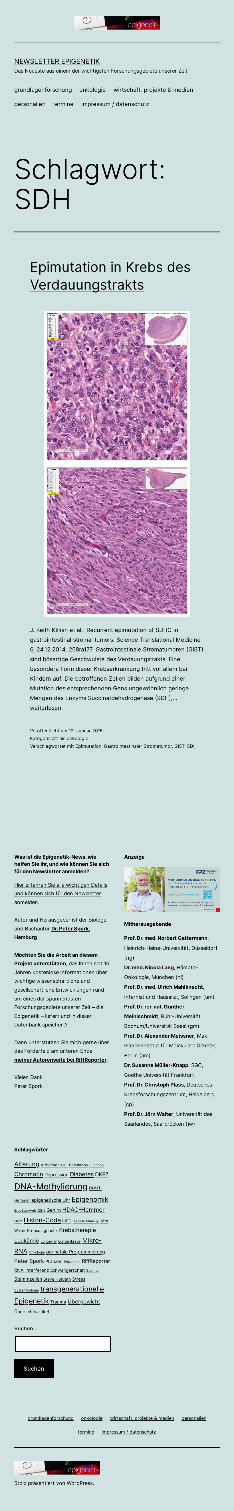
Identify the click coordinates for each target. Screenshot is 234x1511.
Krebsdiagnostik (42, 1230)
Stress (78, 1279)
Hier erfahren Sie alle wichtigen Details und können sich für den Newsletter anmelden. (60, 893)
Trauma (58, 1302)
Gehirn (54, 1210)
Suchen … (26, 1328)
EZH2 (41, 1211)
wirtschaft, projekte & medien (153, 89)
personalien (30, 104)
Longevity (49, 1241)
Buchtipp (96, 1165)
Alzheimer (50, 1165)
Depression (56, 1174)
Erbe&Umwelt (25, 1211)
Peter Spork (29, 1261)
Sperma (92, 1271)
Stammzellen (28, 1279)
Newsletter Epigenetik (57, 61)
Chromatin (28, 1174)
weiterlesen (45, 707)
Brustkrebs (78, 1165)
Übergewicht (84, 1301)
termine (63, 104)
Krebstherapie (77, 1230)
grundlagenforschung (43, 89)
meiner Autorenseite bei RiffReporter (60, 1060)
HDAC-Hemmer (83, 1209)
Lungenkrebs (69, 1241)
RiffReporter (96, 1261)
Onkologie (37, 1252)
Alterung (26, 1164)
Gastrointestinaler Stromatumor (138, 746)
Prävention (72, 1262)
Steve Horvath (57, 1279)
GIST (179, 746)
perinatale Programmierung (75, 1252)
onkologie (92, 89)
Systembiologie (26, 1290)
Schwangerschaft (67, 1270)
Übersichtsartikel (31, 1311)
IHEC (66, 1221)
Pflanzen (53, 1261)
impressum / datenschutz (115, 104)
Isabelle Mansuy (86, 1221)
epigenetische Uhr (50, 1200)
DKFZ (102, 1174)
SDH (192, 746)
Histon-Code (42, 1220)
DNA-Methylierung (51, 1186)
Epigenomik (90, 1199)
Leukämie (26, 1240)
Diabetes (82, 1174)
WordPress (80, 1483)
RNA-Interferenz (31, 1270)
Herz (18, 1221)
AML (64, 1165)
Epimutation (88, 746)
